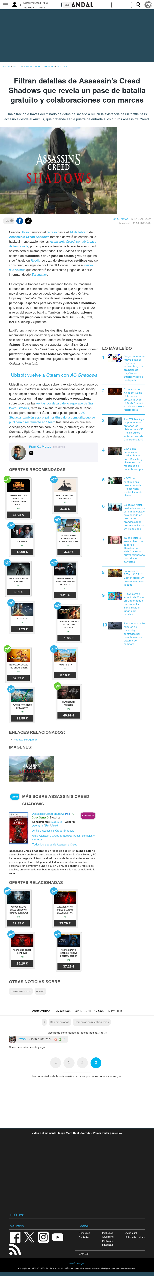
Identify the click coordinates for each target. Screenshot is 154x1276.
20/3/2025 (57, 822)
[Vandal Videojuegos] (77, 4)
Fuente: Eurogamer (25, 739)
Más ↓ (67, 5)
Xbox (45, 3)
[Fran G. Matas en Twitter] (31, 453)
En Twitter (114, 1011)
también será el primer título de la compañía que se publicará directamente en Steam (52, 417)
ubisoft (40, 991)
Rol (47, 825)
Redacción (84, 1233)
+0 (63, 1039)
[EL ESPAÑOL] (148, 4)
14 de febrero (79, 232)
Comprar (88, 815)
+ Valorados (62, 1011)
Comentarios (41, 1011)
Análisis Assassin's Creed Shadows (53, 830)
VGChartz (84, 1254)
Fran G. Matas (119, 218)
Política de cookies (135, 1237)
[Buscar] (138, 4)
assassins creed (21, 991)
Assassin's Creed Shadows (29, 237)
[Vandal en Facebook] (15, 1237)
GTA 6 (42, 7)
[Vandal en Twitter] (29, 1237)
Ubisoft (26, 232)
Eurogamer (39, 274)
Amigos (99, 1011)
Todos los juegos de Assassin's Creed (54, 844)
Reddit (35, 260)
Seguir (15, 797)
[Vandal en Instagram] (43, 1237)
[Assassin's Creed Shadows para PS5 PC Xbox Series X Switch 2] (19, 827)
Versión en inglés (77, 1263)
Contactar (84, 1237)
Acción (55, 825)
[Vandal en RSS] (15, 1249)
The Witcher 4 (30, 7)
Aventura (37, 825)
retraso (52, 232)
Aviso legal (131, 1233)
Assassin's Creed (32, 3)
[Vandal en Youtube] (58, 1237)
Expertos (80, 1011)
